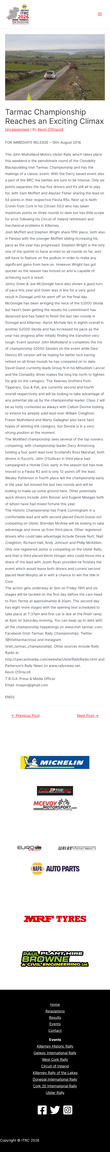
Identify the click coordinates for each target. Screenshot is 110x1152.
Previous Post (25, 715)
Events (55, 1024)
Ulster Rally (55, 1092)
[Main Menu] (100, 14)
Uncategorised (17, 129)
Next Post (88, 715)
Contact (55, 1030)
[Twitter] (55, 1110)
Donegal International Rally (55, 1079)
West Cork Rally (55, 1059)
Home (55, 1004)
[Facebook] (42, 1110)
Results (55, 1017)
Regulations (55, 1011)
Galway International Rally (55, 1053)
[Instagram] (68, 1110)
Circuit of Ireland (55, 1066)
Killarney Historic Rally (55, 1046)
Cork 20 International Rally (55, 1086)
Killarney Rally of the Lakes (55, 1072)
